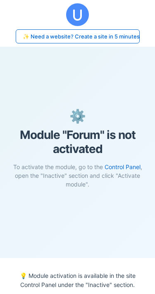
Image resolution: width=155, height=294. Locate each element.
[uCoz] (77, 14)
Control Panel (123, 166)
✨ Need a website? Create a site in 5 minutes (81, 36)
